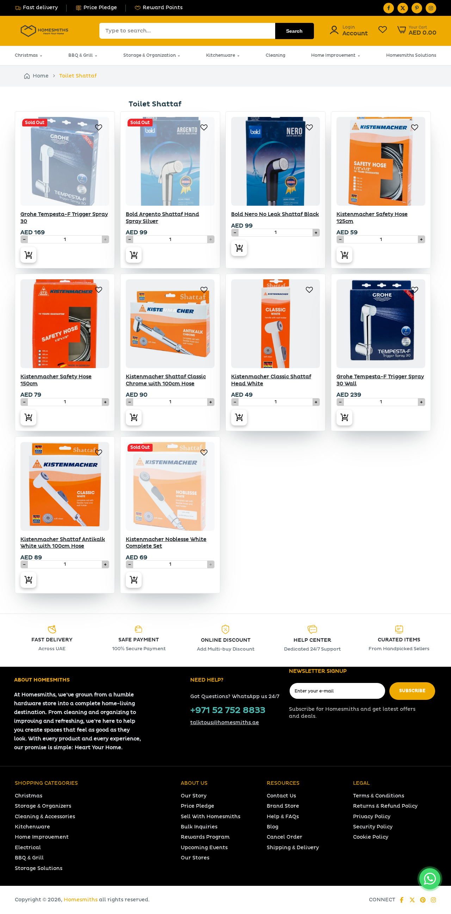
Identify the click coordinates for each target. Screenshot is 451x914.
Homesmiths (81, 900)
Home (41, 76)
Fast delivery (40, 8)
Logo (44, 31)
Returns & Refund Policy (385, 806)
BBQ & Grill (80, 55)
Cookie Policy (370, 837)
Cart (417, 30)
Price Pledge (100, 8)
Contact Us (281, 796)
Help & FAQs (283, 817)
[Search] (294, 31)
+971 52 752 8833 (227, 710)
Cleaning (275, 55)
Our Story (193, 796)
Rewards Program (205, 837)
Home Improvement (333, 55)
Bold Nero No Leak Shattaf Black (275, 214)
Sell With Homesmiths (210, 817)
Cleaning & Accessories (45, 817)
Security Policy (373, 827)
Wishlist (382, 30)
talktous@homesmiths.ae (224, 723)
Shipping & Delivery (293, 848)
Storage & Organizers (43, 806)
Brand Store (283, 806)
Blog (272, 827)
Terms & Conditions (378, 796)
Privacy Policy (371, 817)
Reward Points (163, 8)
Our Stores (195, 858)
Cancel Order (284, 837)
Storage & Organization (149, 55)
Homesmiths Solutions (411, 55)
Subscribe (412, 691)
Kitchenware (220, 55)
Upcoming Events (204, 848)
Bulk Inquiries (199, 827)
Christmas (26, 55)
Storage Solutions (38, 868)
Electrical (28, 848)
